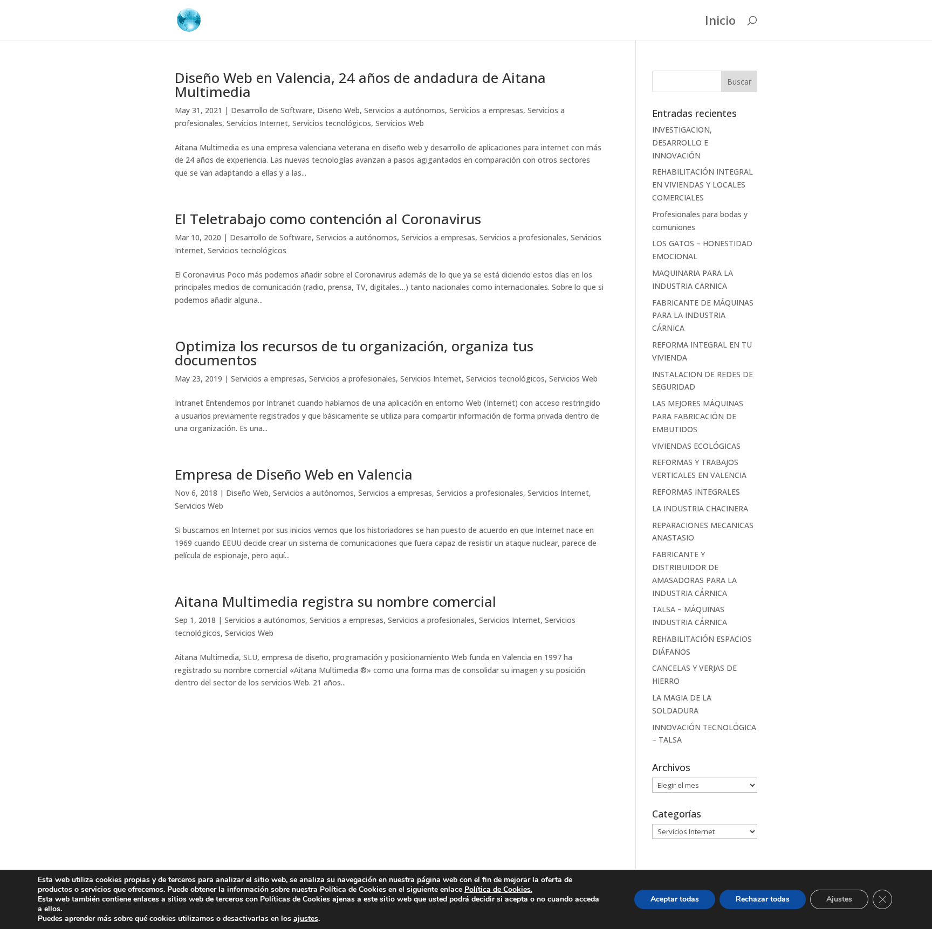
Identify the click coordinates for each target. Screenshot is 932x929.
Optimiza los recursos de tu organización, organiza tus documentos (354, 353)
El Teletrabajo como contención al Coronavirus (328, 218)
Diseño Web (338, 110)
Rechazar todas (763, 899)
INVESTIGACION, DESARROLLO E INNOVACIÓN (682, 142)
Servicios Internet (257, 123)
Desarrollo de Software (272, 110)
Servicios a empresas (486, 110)
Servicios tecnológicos (331, 123)
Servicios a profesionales (522, 237)
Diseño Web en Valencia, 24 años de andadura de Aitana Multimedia (360, 84)
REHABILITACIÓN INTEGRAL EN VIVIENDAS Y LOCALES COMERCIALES (702, 185)
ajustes (305, 919)
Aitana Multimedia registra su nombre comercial (335, 601)
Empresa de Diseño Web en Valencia (294, 474)
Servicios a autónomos (404, 110)
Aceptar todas (674, 899)
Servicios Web (399, 123)
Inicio (720, 22)
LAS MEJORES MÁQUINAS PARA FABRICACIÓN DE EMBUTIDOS (697, 416)
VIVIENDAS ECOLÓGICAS (696, 446)
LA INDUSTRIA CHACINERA (700, 508)
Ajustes (839, 899)
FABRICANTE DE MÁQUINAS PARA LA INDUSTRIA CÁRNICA (702, 315)
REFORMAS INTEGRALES (696, 492)
